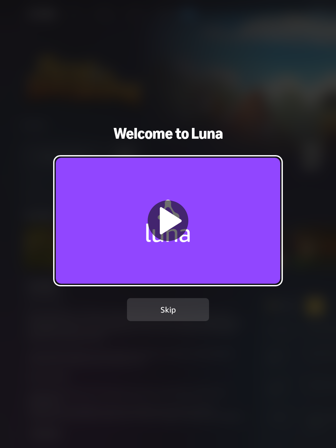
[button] (168, 220)
